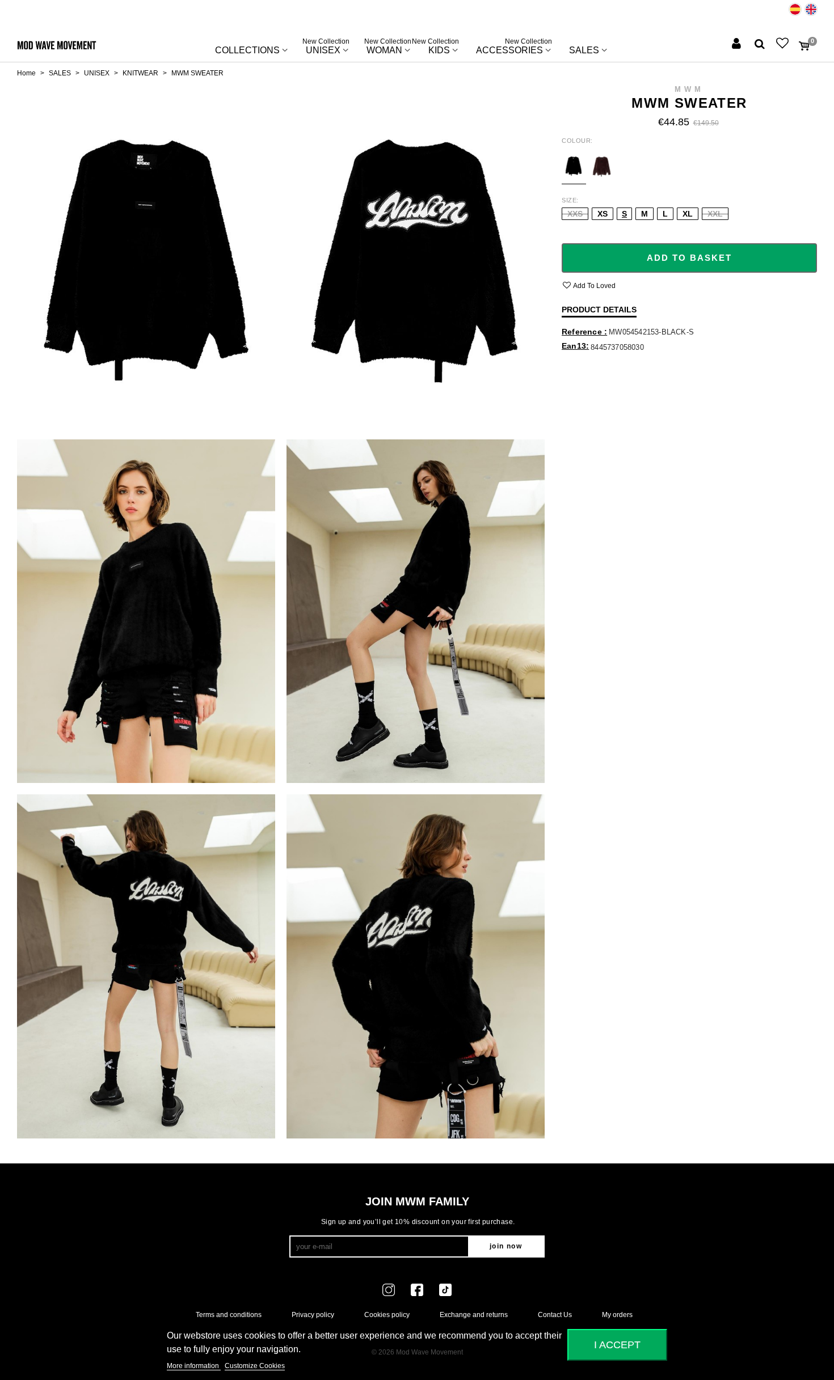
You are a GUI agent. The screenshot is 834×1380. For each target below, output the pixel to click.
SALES (584, 50)
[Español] (795, 9)
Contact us (555, 1315)
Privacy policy (313, 1315)
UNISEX (325, 47)
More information (194, 1366)
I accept (617, 1345)
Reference (583, 331)
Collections (247, 50)
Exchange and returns (474, 1315)
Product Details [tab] (599, 309)
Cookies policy (387, 1315)
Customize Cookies (255, 1366)
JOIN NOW (506, 1246)
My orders (617, 1315)
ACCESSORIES (514, 47)
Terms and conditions (229, 1315)
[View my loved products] (783, 44)
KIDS (439, 47)
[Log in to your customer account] (737, 44)
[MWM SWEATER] (146, 256)
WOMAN (387, 47)
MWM (689, 89)
